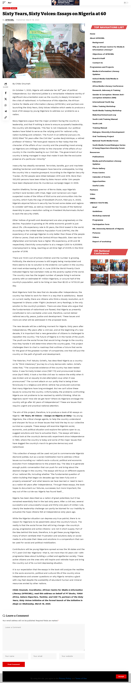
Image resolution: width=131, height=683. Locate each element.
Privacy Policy (65, 678)
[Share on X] (6, 99)
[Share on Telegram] (6, 111)
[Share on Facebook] (6, 93)
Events (6, 8)
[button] (121, 676)
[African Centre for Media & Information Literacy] (65, 2)
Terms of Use (81, 678)
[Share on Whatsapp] (6, 105)
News (14, 8)
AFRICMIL (9, 20)
